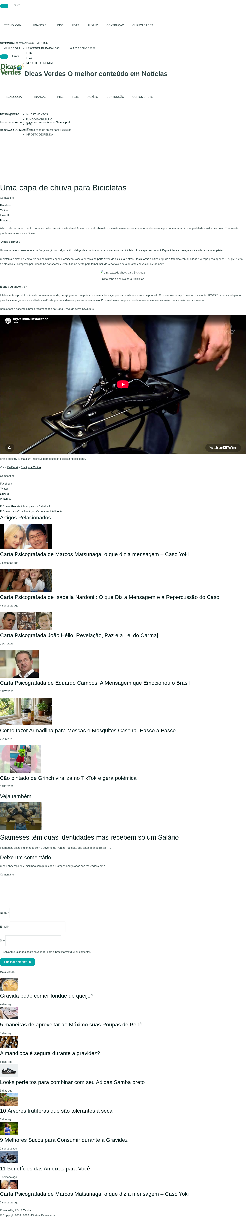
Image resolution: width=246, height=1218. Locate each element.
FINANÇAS (40, 25)
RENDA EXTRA (9, 43)
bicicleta (120, 259)
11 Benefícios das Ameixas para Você (45, 1169)
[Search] (4, 6)
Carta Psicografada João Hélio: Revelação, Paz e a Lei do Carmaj (79, 635)
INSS (60, 25)
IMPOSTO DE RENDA (39, 63)
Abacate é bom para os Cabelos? (25, 506)
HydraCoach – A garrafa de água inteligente (31, 511)
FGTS (75, 25)
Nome (4, 912)
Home (3, 129)
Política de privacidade (82, 48)
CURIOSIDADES (142, 25)
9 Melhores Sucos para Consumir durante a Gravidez (64, 1140)
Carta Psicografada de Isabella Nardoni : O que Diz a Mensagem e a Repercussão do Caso (109, 597)
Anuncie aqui (12, 48)
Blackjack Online (31, 467)
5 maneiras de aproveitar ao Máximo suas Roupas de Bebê (71, 1025)
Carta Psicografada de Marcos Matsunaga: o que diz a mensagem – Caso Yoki (94, 554)
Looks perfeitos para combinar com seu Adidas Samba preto (72, 1082)
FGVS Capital (23, 1210)
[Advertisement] (123, 157)
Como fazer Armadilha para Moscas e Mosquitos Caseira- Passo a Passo (88, 730)
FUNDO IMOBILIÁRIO (39, 119)
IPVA (29, 58)
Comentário (8, 874)
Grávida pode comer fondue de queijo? (47, 996)
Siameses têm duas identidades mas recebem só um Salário (89, 837)
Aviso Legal (53, 48)
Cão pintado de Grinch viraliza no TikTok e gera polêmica (68, 778)
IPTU (29, 53)
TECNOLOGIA (13, 25)
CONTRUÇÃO (115, 25)
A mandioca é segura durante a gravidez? (50, 1053)
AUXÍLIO (93, 25)
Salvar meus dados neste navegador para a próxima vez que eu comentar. (47, 952)
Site (2, 940)
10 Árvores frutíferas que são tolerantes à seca (27, 122)
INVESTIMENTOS (37, 43)
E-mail (4, 926)
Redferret (12, 467)
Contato (33, 48)
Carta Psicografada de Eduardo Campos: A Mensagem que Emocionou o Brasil (95, 683)
